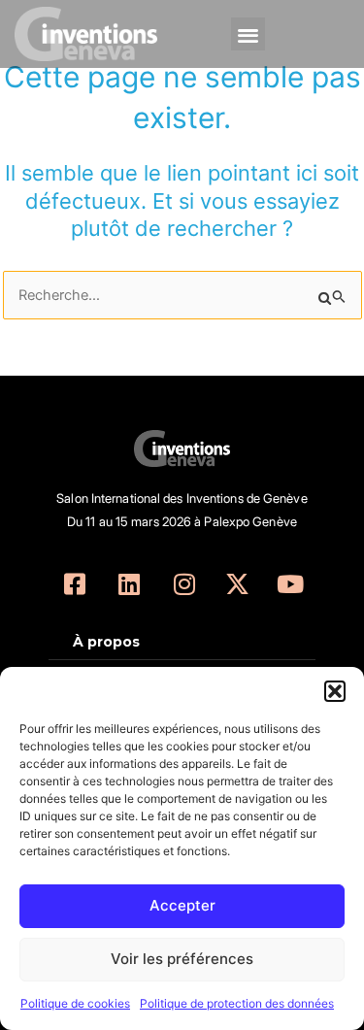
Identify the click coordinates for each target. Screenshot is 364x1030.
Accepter (182, 905)
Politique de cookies (75, 1003)
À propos (106, 641)
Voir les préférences (182, 958)
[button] (335, 691)
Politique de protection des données (237, 1003)
